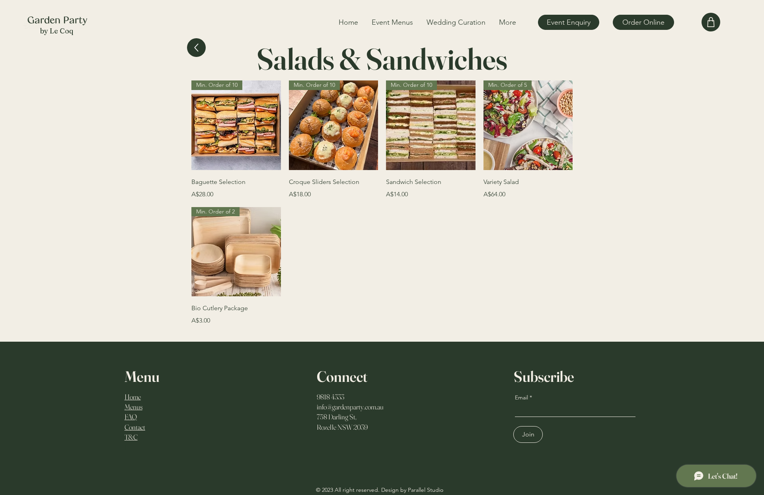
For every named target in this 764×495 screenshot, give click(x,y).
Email (521, 397)
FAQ (131, 416)
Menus (133, 406)
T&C (131, 437)
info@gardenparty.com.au (350, 406)
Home (133, 396)
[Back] (196, 47)
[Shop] (711, 22)
